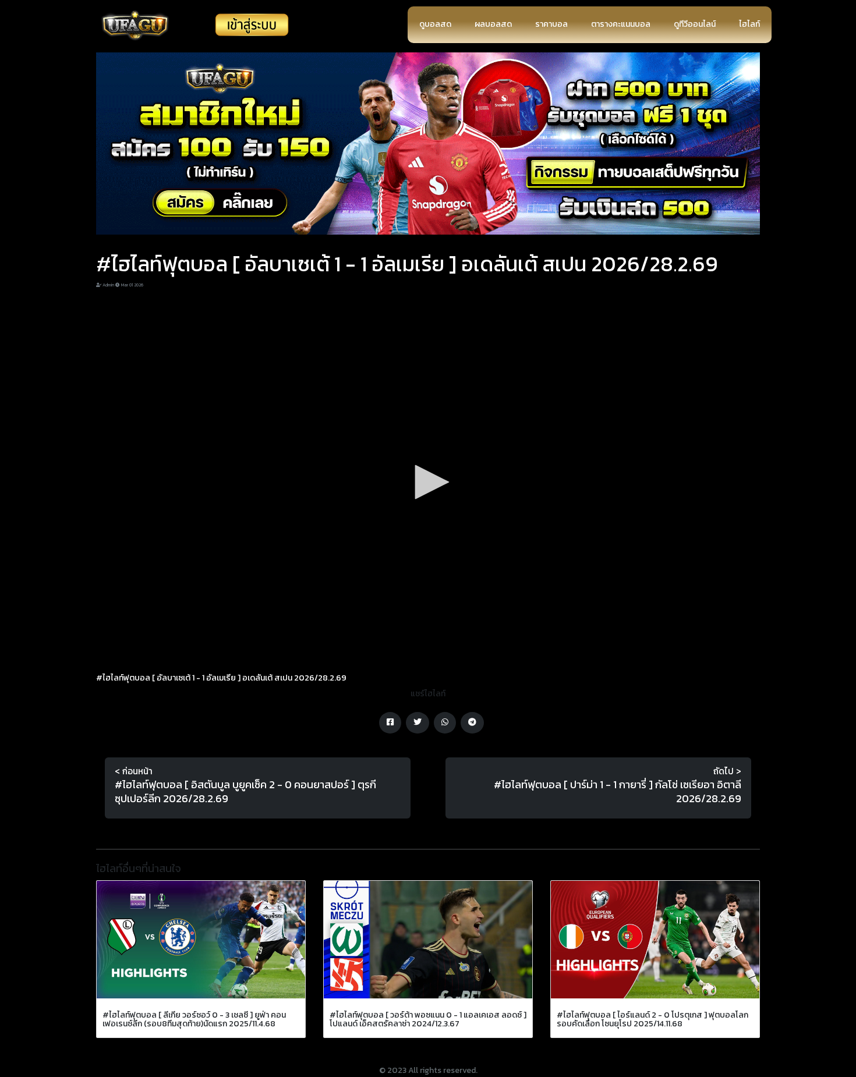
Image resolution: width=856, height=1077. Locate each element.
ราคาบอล (551, 24)
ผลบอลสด (493, 24)
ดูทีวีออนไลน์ (695, 24)
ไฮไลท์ (749, 24)
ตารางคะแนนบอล (620, 24)
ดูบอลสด (435, 24)
